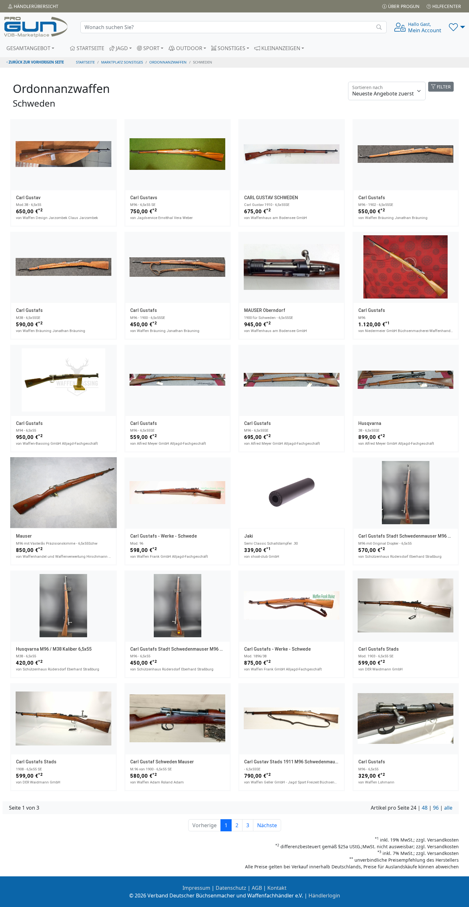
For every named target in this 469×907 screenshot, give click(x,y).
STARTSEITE (89, 48)
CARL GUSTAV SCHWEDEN (271, 197)
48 (425, 807)
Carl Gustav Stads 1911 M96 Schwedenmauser (293, 761)
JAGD (121, 48)
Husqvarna (369, 423)
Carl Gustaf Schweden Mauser (162, 761)
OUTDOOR (188, 48)
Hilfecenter (446, 6)
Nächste (267, 825)
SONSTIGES (230, 48)
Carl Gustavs (143, 197)
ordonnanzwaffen (168, 62)
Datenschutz (231, 887)
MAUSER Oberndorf (264, 310)
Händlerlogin (324, 895)
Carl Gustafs (371, 197)
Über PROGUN (403, 6)
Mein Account (424, 27)
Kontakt (277, 887)
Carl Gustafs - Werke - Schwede (163, 536)
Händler (35, 6)
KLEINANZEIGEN (280, 48)
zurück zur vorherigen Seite (36, 62)
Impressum (196, 887)
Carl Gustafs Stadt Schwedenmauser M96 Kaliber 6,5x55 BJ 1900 (198, 649)
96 (436, 807)
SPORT (151, 48)
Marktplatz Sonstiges (122, 62)
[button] (457, 27)
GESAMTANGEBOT (28, 48)
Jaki (248, 536)
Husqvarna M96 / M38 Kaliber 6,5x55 (54, 649)
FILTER (443, 87)
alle (448, 807)
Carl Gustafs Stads (378, 649)
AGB (257, 887)
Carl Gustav (28, 197)
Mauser (24, 536)
